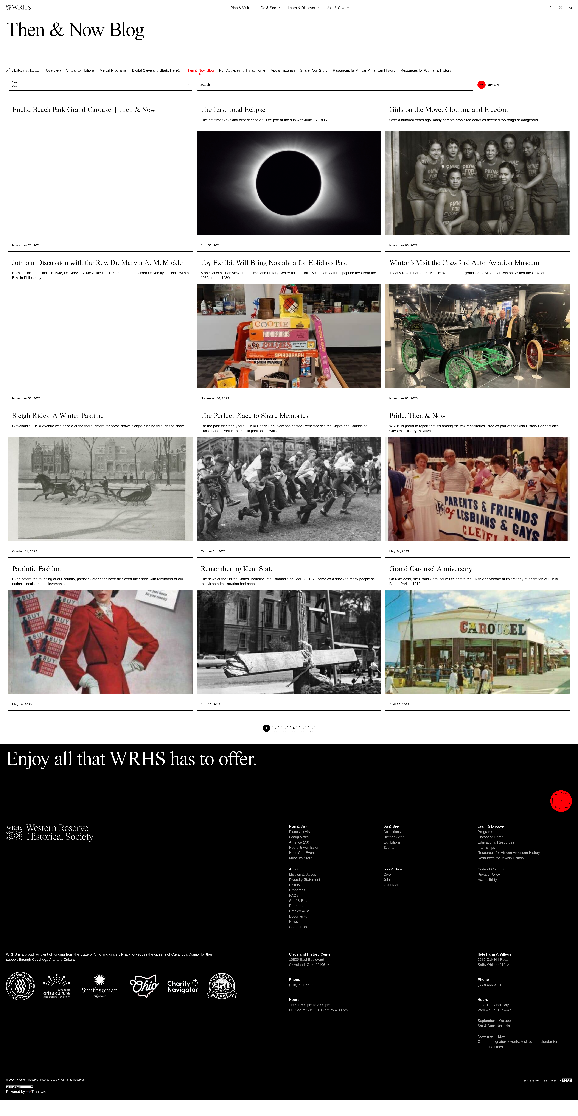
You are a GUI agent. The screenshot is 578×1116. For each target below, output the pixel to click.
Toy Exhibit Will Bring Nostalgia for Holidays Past (274, 263)
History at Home (490, 837)
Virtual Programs (113, 70)
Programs (485, 832)
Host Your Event (302, 853)
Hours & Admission (304, 847)
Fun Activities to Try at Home (242, 70)
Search (493, 84)
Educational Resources (496, 842)
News (293, 922)
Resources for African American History (364, 70)
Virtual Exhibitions (80, 70)
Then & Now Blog (200, 70)
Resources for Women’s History (426, 70)
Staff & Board (300, 901)
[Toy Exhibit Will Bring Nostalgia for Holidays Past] (289, 336)
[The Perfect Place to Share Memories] (289, 489)
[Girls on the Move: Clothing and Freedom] (477, 183)
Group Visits (299, 837)
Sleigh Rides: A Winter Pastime (58, 416)
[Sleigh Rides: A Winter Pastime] (100, 489)
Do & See (268, 8)
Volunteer (390, 885)
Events (388, 847)
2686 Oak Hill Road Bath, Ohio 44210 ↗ (494, 959)
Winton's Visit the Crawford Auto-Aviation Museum (464, 263)
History (294, 885)
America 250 (299, 842)
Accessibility (487, 880)
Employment (299, 911)
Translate (38, 1092)
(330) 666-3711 (490, 985)
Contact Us (298, 927)
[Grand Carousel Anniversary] (477, 642)
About (293, 869)
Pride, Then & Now (417, 416)
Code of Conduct (491, 869)
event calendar (540, 1042)
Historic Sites (393, 837)
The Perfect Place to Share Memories (254, 416)
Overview (53, 70)
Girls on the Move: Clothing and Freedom (449, 110)
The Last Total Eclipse (233, 110)
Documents (298, 916)
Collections (392, 832)
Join (386, 880)
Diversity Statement (304, 880)
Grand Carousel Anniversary (430, 569)
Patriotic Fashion (36, 569)
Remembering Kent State (237, 569)
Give (387, 874)
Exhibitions (392, 842)
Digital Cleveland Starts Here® (156, 70)
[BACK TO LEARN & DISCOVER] (8, 70)
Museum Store (300, 858)
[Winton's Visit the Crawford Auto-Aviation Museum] (477, 336)
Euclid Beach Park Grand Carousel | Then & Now (83, 110)
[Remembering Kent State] (289, 642)
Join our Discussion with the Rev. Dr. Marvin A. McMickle (97, 263)
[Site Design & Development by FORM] (547, 1081)
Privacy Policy (489, 874)
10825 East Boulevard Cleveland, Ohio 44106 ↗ (310, 959)
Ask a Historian (283, 70)
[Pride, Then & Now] (477, 489)
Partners (296, 906)
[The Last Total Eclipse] (289, 183)
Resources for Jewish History (501, 858)
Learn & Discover (301, 8)
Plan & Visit (240, 8)
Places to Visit (300, 832)
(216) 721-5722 (301, 985)
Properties (297, 890)
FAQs (293, 895)
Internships (486, 847)
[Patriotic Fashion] (100, 642)
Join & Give (336, 8)
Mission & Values (302, 874)
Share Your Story (313, 70)
